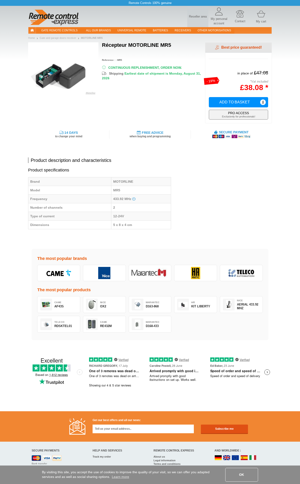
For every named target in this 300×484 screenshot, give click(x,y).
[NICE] (104, 273)
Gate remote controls (59, 30)
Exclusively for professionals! (238, 114)
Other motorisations (214, 30)
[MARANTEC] (150, 273)
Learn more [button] (120, 477)
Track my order (102, 456)
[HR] (195, 273)
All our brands (98, 30)
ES (244, 458)
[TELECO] (241, 273)
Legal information (165, 460)
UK (227, 458)
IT (253, 458)
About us (159, 456)
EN (235, 458)
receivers (183, 30)
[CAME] (58, 273)
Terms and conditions (167, 463)
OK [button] (241, 475)
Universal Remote (131, 30)
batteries (160, 30)
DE (218, 458)
